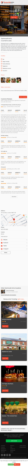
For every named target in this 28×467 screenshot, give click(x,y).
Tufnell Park (17, 6)
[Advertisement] (14, 203)
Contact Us (12, 448)
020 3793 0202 (4, 229)
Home (2, 5)
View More (14, 196)
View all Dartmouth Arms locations (8, 295)
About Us (12, 445)
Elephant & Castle (7, 351)
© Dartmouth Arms (4, 52)
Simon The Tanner (10, 290)
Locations (3, 445)
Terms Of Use (23, 445)
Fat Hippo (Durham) (7, 383)
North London (11, 6)
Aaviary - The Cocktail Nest (9, 416)
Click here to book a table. (20, 90)
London (6, 6)
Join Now (14, 441)
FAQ (11, 447)
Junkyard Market (6, 319)
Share (5, 252)
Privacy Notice (23, 447)
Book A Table (14, 17)
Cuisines (3, 447)
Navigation (3, 448)
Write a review (23, 97)
